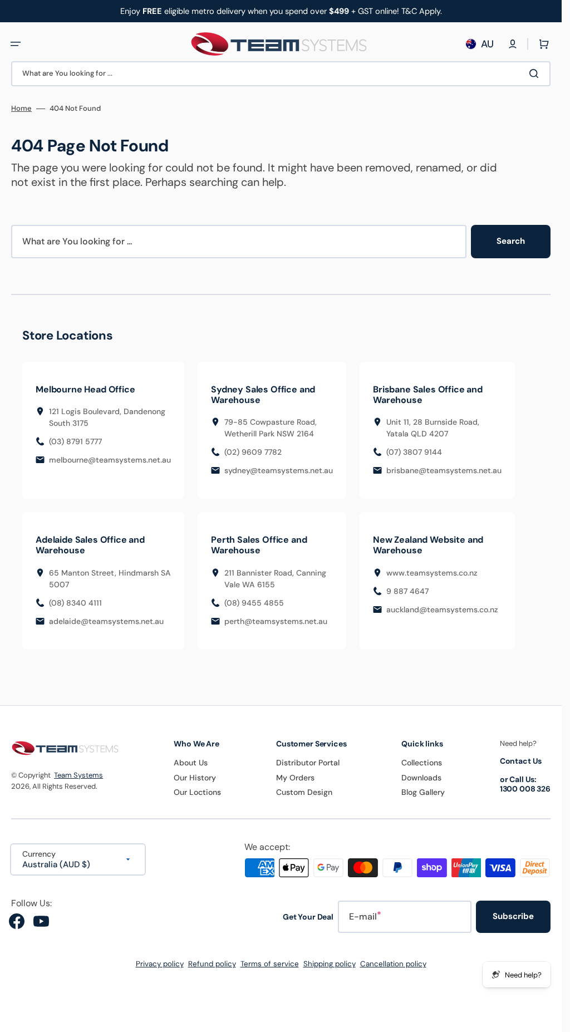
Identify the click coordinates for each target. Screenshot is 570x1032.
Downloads (421, 778)
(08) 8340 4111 (75, 603)
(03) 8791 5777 (75, 441)
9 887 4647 (407, 591)
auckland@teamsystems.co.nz (442, 610)
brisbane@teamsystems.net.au (444, 470)
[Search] (536, 73)
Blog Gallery (423, 792)
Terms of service (269, 964)
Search (511, 241)
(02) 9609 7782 (253, 452)
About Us (191, 763)
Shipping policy (329, 964)
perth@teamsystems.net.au (275, 621)
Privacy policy (160, 964)
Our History (195, 778)
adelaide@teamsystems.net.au (106, 621)
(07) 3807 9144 (414, 452)
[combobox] (281, 73)
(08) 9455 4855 (254, 603)
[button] (15, 44)
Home (21, 108)
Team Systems (78, 775)
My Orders (295, 778)
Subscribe (513, 916)
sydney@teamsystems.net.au (278, 470)
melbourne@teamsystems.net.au (110, 460)
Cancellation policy (393, 964)
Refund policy (212, 964)
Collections (421, 763)
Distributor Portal (308, 763)
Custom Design (304, 792)
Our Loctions (197, 792)
